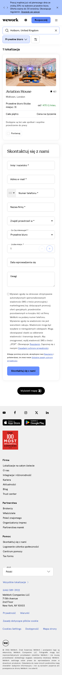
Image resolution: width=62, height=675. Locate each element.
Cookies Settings (12, 629)
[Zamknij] (57, 8)
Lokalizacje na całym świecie (18, 465)
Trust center (10, 494)
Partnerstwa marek (13, 527)
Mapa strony (50, 629)
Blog (5, 489)
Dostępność (32, 629)
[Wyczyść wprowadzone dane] (56, 30)
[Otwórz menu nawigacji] (56, 20)
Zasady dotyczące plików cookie (20, 621)
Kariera (7, 480)
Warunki (24, 613)
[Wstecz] (4, 7)
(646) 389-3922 (11, 590)
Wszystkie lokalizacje (14, 582)
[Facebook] (15, 412)
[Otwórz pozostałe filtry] (35, 39)
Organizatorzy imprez (15, 522)
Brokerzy (8, 508)
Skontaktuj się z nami (14, 542)
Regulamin (35, 344)
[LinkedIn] (47, 412)
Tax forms (8, 556)
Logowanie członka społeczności (21, 546)
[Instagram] (25, 412)
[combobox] (11, 193)
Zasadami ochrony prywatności (33, 348)
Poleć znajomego (12, 518)
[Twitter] (36, 412)
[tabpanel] (31, 93)
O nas (6, 470)
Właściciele (9, 513)
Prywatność (9, 613)
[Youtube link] (4, 412)
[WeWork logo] (10, 19)
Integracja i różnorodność (17, 475)
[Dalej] (7, 7)
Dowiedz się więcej (30, 12)
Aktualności (9, 484)
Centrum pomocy (12, 551)
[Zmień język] (26, 20)
